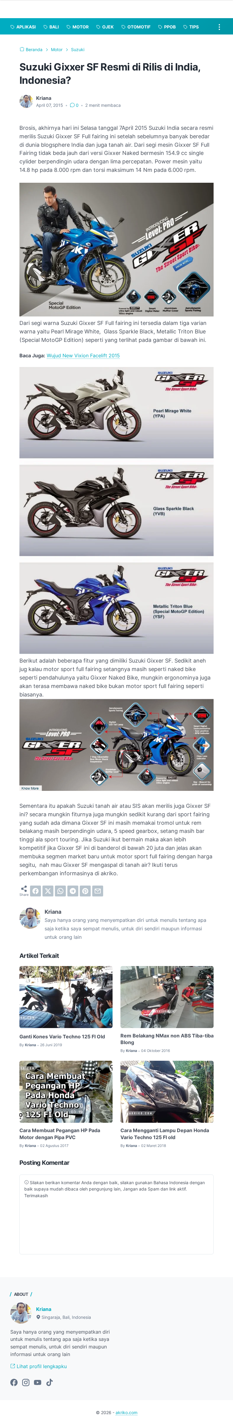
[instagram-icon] (25, 1383)
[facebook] (35, 891)
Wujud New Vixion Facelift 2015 (83, 355)
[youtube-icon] (37, 1383)
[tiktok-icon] (49, 1383)
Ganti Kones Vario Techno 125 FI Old (62, 1037)
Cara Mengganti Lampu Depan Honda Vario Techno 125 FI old (164, 1133)
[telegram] (72, 891)
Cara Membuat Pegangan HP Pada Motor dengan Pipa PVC (59, 1133)
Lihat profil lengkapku (41, 1366)
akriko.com (126, 1412)
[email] (97, 891)
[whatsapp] (60, 891)
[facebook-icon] (14, 1383)
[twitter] (47, 891)
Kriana (43, 1309)
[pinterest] (85, 891)
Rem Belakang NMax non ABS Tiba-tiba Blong (167, 1039)
